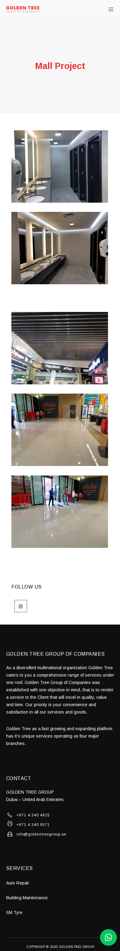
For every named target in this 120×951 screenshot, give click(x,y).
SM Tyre (14, 912)
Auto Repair (17, 882)
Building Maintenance (27, 897)
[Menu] (109, 9)
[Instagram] (20, 606)
